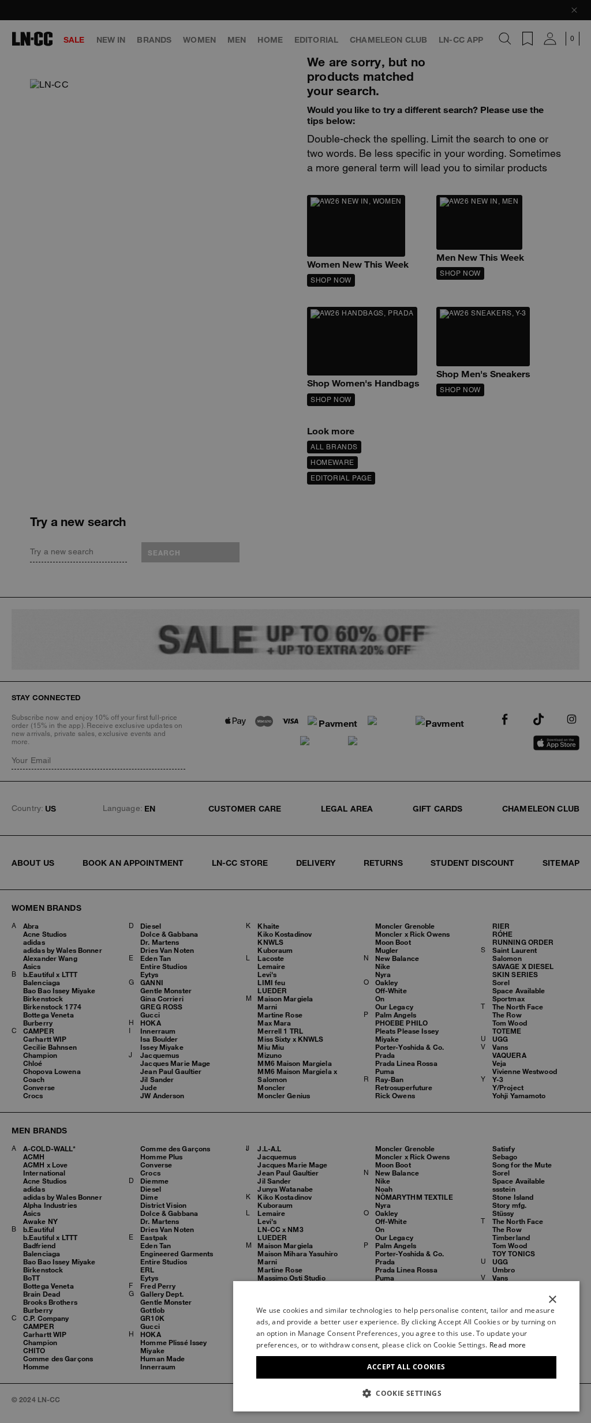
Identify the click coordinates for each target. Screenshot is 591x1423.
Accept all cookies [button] (406, 1367)
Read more (507, 1345)
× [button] (552, 1300)
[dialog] (406, 1346)
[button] (406, 1393)
